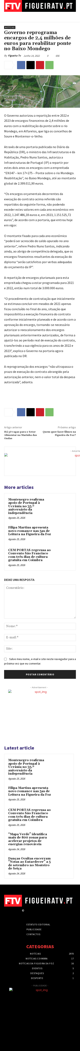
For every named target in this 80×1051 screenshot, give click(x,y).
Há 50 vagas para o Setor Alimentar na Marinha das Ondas (20, 435)
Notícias (10, 27)
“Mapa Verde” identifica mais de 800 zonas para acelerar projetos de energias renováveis (27, 839)
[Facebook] (21, 65)
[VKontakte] (48, 914)
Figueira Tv (14, 55)
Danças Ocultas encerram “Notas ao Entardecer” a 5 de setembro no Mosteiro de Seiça (29, 864)
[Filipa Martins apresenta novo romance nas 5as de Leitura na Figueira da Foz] (63, 533)
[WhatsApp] (49, 65)
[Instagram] (34, 914)
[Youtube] (55, 914)
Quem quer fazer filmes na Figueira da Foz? (59, 433)
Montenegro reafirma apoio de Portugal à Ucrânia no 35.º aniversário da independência (26, 506)
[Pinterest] (40, 65)
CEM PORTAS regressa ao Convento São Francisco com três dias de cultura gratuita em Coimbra (29, 555)
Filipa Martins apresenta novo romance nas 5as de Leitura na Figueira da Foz (29, 531)
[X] (30, 65)
